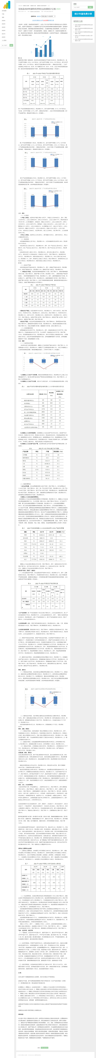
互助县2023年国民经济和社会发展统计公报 (39, 8)
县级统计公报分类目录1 (42, 5)
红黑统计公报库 (7, 4)
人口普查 (4, 40)
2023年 (3, 27)
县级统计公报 (33, 5)
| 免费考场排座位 (37, 1055)
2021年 (3, 34)
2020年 (3, 37)
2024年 (3, 24)
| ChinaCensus (31, 1055)
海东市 (38, 16)
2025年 (3, 20)
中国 (3, 14)
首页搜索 (4, 10)
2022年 (3, 30)
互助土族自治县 (44, 1047)
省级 (3, 17)
